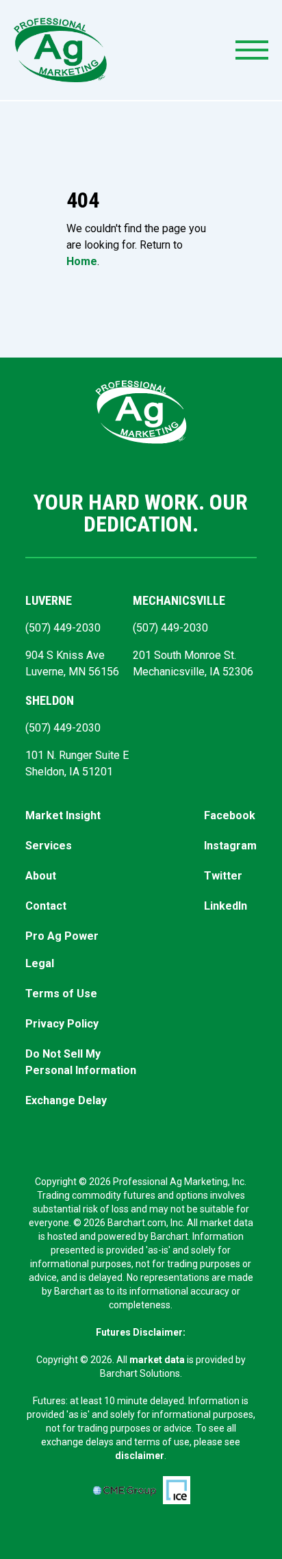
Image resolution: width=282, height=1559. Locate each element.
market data (157, 1359)
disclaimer (139, 1455)
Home (81, 261)
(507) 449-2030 (63, 627)
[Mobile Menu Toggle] (252, 50)
